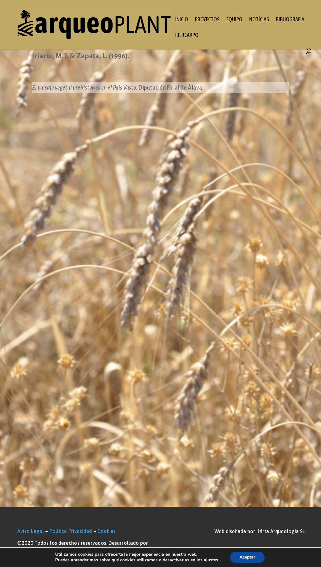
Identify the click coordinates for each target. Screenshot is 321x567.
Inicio (181, 20)
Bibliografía (290, 20)
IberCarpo (186, 35)
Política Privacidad (71, 531)
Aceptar (247, 557)
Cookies (106, 531)
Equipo (234, 20)
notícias (259, 20)
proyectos (207, 20)
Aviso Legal (30, 531)
